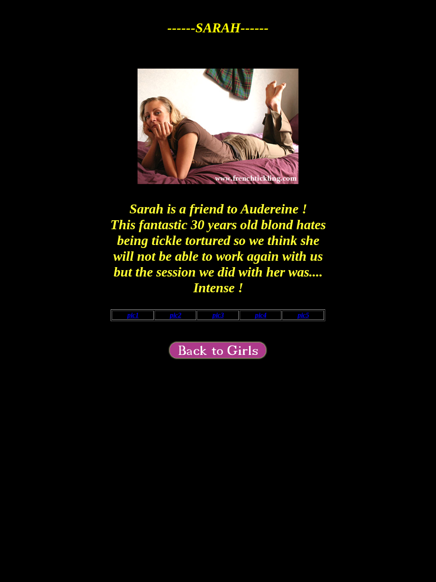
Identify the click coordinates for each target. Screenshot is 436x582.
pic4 (261, 315)
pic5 (303, 315)
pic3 (218, 315)
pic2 (175, 315)
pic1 (133, 315)
